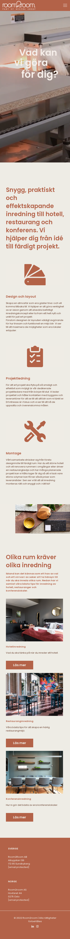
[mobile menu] (65, 5)
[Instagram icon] (37, 926)
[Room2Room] (19, 5)
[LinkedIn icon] (32, 926)
